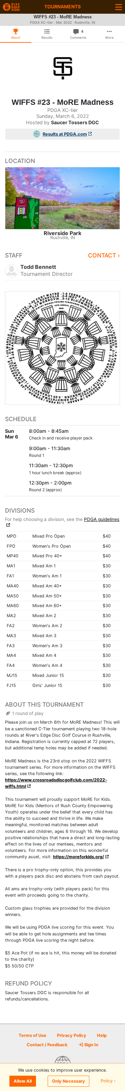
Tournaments (62, 6)
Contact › (104, 255)
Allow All (23, 1081)
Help (102, 1035)
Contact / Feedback (47, 1044)
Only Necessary (68, 1081)
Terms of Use (32, 1035)
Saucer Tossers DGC (75, 122)
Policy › (108, 1081)
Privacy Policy (71, 1035)
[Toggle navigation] (118, 7)
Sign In (90, 1044)
